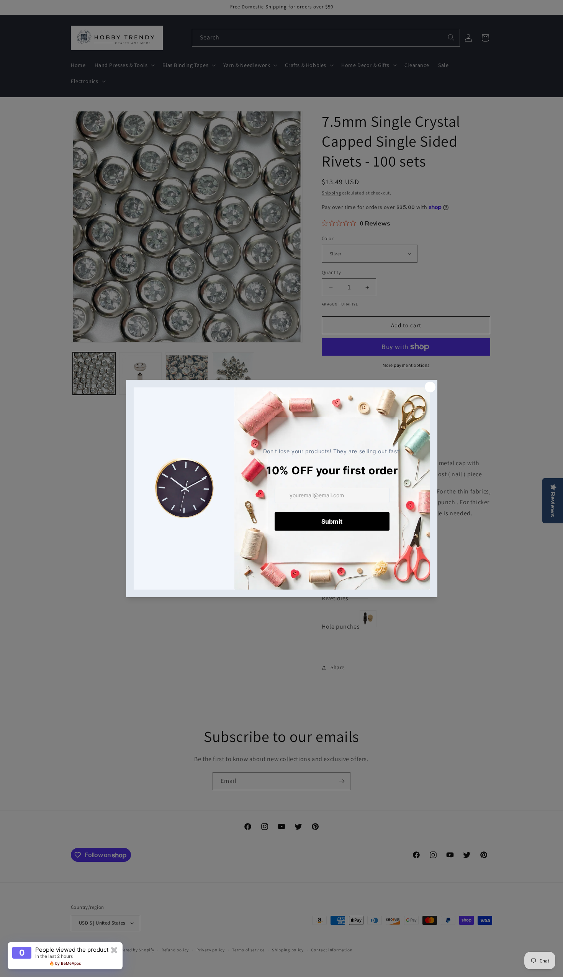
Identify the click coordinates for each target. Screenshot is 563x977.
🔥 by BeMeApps (65, 963)
